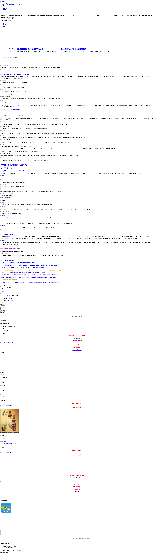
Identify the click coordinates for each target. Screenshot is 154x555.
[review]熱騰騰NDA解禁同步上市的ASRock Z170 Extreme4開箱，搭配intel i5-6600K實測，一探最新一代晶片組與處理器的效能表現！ (29, 265)
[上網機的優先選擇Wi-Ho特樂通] (6, 405)
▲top (1, 302)
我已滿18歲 (3, 552)
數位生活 (10, 20)
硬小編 (1, 288)
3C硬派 (3, 9)
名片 (4, 26)
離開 (7, 552)
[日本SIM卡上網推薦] (7, 342)
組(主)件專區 (10, 300)
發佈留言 (2, 312)
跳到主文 (2, 12)
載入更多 (2, 304)
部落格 (4, 24)
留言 (11, 295)
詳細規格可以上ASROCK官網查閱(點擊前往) (10, 109)
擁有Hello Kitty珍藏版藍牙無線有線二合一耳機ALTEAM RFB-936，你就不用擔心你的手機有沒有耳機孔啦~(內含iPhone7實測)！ (28, 277)
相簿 (4, 23)
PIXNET (68, 538)
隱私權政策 (84, 538)
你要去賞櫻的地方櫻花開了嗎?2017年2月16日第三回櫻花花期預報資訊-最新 (18, 262)
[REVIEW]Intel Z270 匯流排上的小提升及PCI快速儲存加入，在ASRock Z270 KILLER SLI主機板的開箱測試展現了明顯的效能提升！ (45, 49)
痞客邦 (8, 295)
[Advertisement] (77, 36)
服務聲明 (88, 538)
